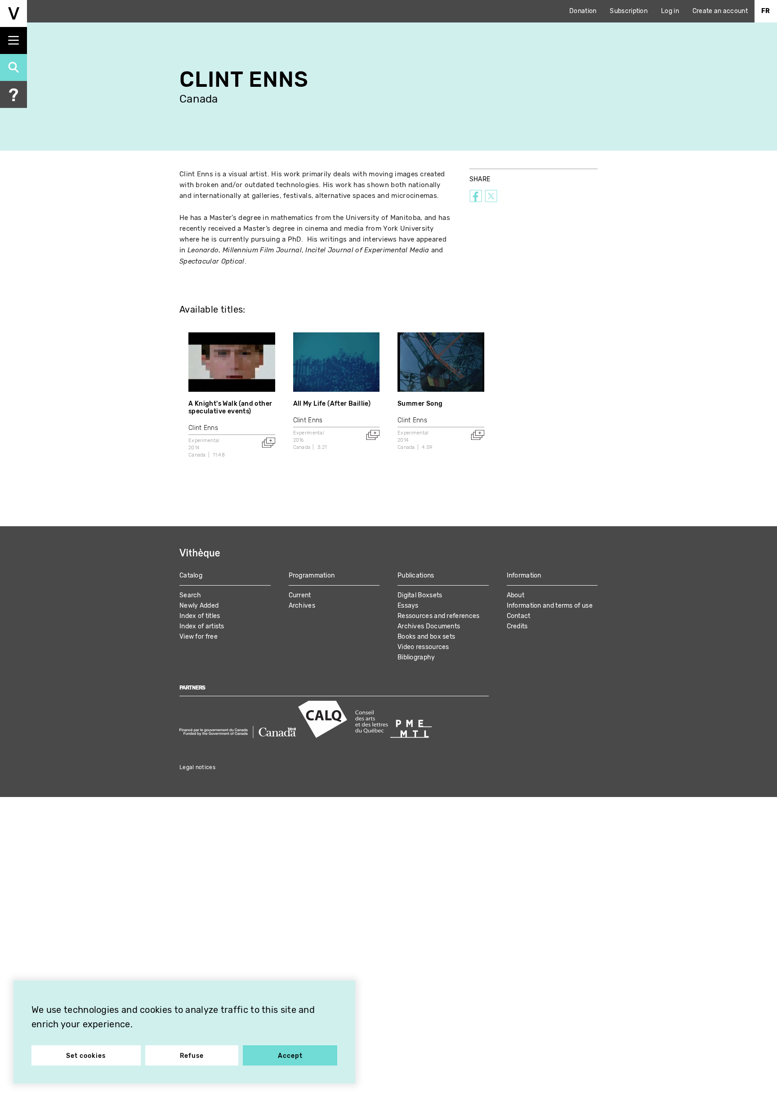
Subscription (629, 11)
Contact (519, 616)
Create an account (720, 11)
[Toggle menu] (13, 40)
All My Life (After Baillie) (332, 403)
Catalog (190, 575)
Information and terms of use (550, 605)
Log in (670, 11)
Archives (302, 605)
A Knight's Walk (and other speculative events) (230, 407)
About (516, 595)
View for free (198, 636)
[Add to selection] (268, 442)
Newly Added (199, 605)
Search (190, 595)
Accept (290, 1056)
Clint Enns (203, 428)
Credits (517, 626)
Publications (415, 575)
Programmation (312, 575)
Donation (582, 11)
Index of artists (201, 626)
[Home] (13, 13)
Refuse (192, 1056)
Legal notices (197, 767)
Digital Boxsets (419, 595)
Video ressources (423, 647)
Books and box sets (426, 636)
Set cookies (86, 1056)
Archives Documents (428, 626)
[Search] (13, 67)
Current (300, 595)
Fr (765, 11)
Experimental (203, 440)
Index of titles (199, 616)
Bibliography (416, 657)
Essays (408, 605)
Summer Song (419, 403)
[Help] (13, 94)
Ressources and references (438, 616)
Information (524, 575)
